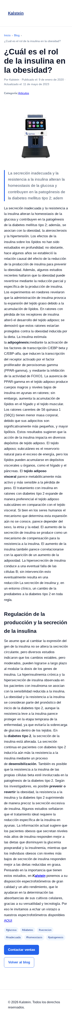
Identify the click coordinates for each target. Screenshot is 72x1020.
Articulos (23, 93)
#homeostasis (34, 937)
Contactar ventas (21, 950)
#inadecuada (13, 937)
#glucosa (11, 929)
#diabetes (27, 929)
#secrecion (45, 929)
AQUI (8, 921)
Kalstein (16, 13)
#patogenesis (55, 937)
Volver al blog (19, 962)
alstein (40, 876)
